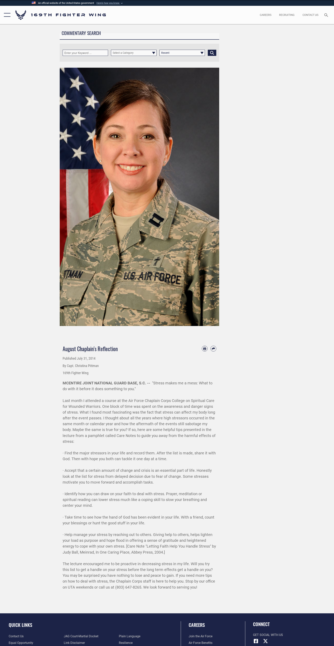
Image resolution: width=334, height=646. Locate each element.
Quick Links (20, 624)
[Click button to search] (212, 53)
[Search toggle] (326, 14)
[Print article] (205, 349)
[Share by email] (213, 349)
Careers (197, 624)
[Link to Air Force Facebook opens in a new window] (256, 641)
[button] (110, 3)
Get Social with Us (268, 635)
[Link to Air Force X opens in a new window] (265, 641)
